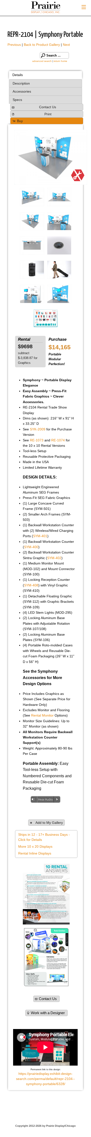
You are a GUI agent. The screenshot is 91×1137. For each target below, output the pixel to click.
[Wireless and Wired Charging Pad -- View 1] (59, 245)
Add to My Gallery (49, 823)
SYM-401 (40, 536)
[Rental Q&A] (46, 894)
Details (17, 75)
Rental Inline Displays (34, 853)
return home (60, 61)
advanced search (42, 61)
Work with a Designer (48, 1013)
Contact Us (47, 107)
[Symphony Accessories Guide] (45, 318)
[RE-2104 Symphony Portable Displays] (32, 197)
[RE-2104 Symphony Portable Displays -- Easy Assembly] (59, 197)
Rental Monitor (42, 715)
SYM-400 (31, 547)
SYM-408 (31, 585)
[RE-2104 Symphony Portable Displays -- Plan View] (32, 245)
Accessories (22, 91)
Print (47, 114)
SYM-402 (54, 558)
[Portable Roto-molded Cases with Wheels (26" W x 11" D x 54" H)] (32, 270)
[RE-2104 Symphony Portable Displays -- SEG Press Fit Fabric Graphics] (50, 157)
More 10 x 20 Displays (35, 846)
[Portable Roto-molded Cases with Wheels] (59, 270)
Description (21, 83)
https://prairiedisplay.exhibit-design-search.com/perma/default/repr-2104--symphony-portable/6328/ (45, 1079)
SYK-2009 (37, 429)
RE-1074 (58, 440)
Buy (20, 121)
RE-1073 (36, 440)
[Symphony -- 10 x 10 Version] (32, 294)
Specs (17, 100)
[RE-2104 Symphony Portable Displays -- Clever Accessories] (59, 221)
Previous (14, 45)
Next (66, 45)
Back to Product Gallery (42, 45)
